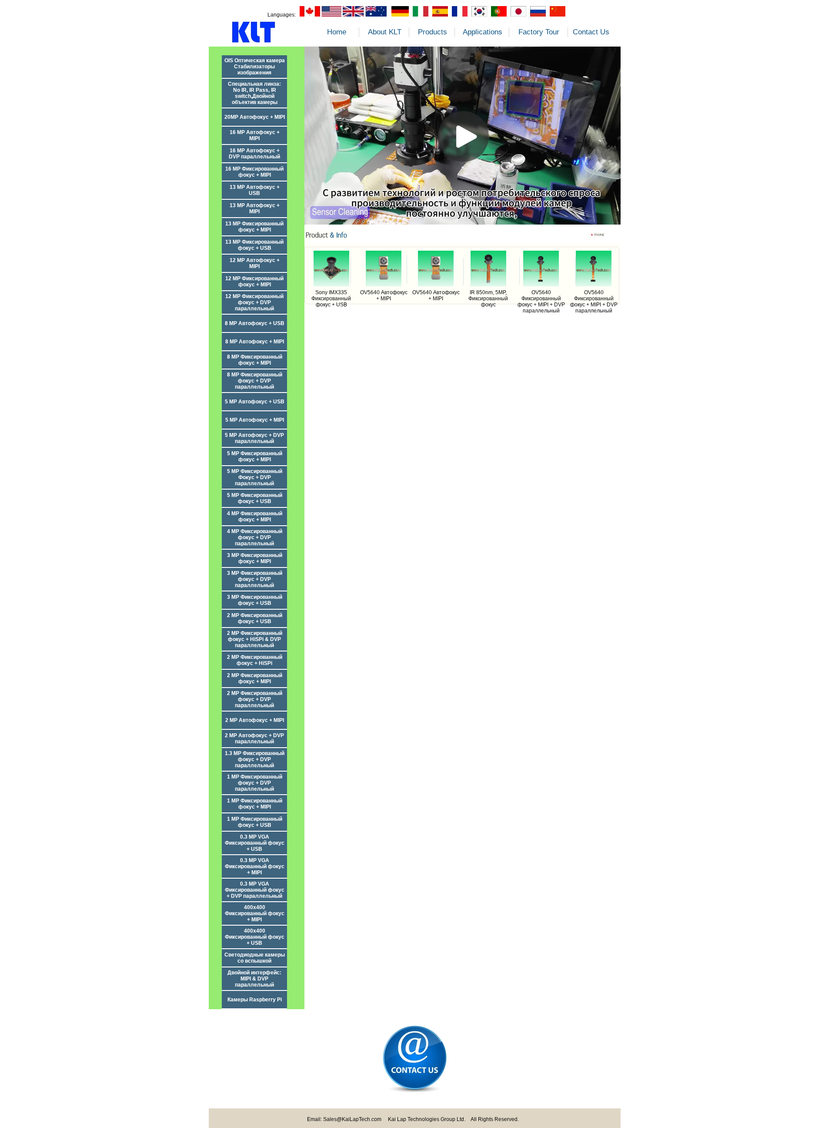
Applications (482, 32)
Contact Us (591, 32)
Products (432, 32)
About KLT (384, 32)
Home (336, 32)
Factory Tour (538, 32)
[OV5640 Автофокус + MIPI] (383, 285)
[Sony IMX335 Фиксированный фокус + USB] (331, 285)
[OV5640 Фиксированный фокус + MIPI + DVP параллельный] (541, 285)
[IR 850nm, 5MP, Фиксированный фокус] (488, 285)
